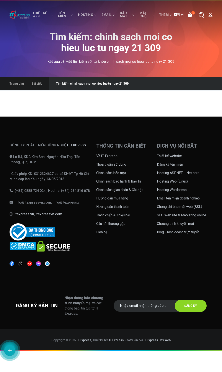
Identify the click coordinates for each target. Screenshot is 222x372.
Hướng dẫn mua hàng (112, 198)
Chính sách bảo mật (111, 173)
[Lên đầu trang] (213, 334)
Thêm (164, 15)
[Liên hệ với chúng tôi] (9, 350)
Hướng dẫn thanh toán (112, 207)
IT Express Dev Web (157, 340)
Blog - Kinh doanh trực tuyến (178, 232)
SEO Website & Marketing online (181, 215)
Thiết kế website (169, 156)
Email (106, 15)
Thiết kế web (40, 14)
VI (182, 14)
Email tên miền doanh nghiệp (178, 198)
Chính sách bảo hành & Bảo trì (118, 181)
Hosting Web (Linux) (172, 181)
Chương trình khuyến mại (175, 224)
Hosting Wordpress (172, 190)
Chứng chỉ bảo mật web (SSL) (179, 207)
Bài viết (36, 83)
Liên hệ (101, 232)
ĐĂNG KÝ (190, 306)
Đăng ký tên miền (170, 164)
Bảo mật (123, 14)
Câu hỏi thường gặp (111, 224)
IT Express (84, 340)
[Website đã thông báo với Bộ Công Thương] (32, 232)
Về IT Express (107, 156)
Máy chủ (143, 14)
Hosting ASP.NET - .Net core (178, 173)
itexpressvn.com (49, 214)
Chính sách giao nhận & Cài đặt (119, 190)
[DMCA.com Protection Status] (23, 246)
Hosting (85, 15)
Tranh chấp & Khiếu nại (113, 215)
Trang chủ (17, 83)
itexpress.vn (24, 214)
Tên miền (62, 14)
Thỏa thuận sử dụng (111, 164)
